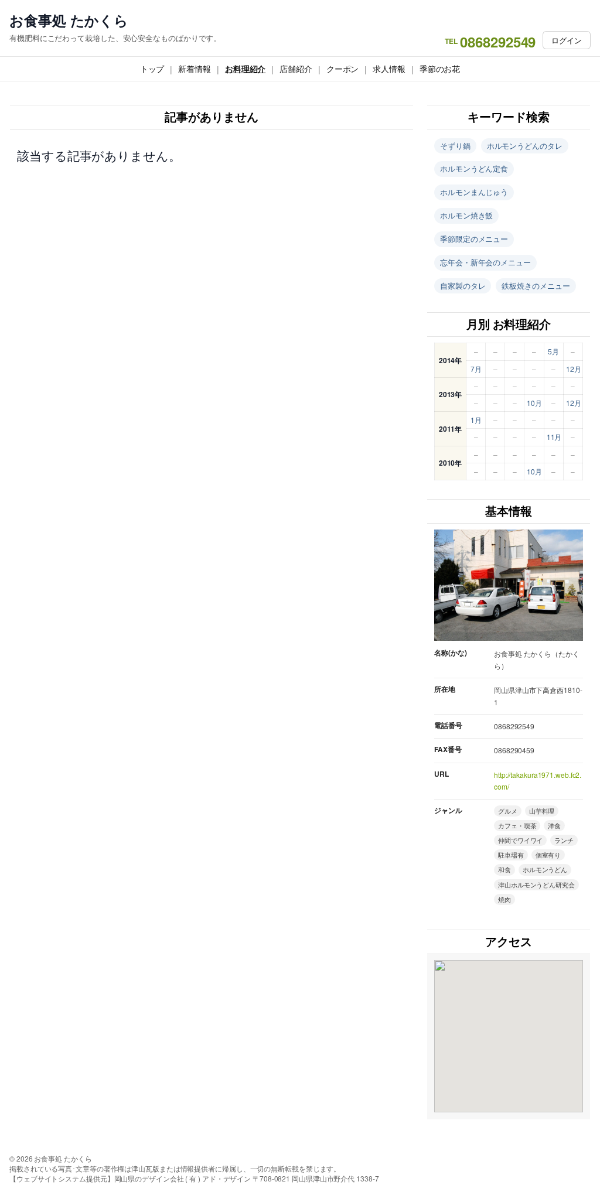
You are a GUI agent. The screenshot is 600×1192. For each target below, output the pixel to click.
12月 (573, 369)
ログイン (566, 40)
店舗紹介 (295, 68)
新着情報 (194, 68)
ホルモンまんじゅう (474, 191)
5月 (553, 351)
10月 (534, 403)
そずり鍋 (455, 145)
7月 (476, 369)
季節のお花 (440, 68)
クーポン (342, 68)
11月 (554, 437)
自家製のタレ (462, 285)
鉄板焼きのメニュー (536, 285)
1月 (476, 420)
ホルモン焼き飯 (466, 215)
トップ (152, 68)
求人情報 (389, 68)
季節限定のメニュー (474, 238)
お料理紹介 (245, 68)
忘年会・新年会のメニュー (485, 262)
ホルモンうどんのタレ (524, 145)
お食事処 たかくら (68, 20)
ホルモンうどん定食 (474, 168)
